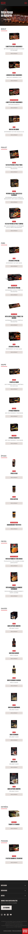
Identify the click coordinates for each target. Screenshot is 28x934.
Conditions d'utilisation (7, 930)
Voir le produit (14, 53)
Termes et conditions (9, 926)
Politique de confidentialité (19, 925)
